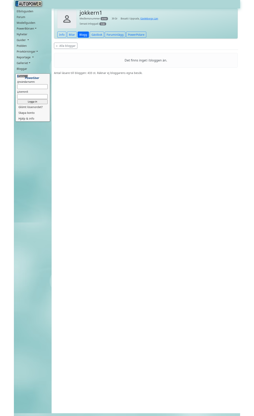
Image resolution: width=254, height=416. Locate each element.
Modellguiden (26, 23)
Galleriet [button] (22, 63)
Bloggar (22, 69)
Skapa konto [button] (26, 113)
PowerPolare (136, 34)
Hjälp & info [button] (26, 118)
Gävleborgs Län (149, 18)
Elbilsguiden (25, 11)
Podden (22, 46)
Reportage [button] (24, 57)
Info (61, 34)
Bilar (72, 34)
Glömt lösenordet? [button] (30, 107)
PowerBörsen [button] (25, 28)
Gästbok (96, 34)
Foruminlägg (115, 34)
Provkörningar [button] (26, 51)
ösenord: (22, 91)
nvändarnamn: (26, 81)
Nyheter (22, 34)
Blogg (83, 34)
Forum (21, 17)
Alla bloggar (67, 46)
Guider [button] (22, 40)
